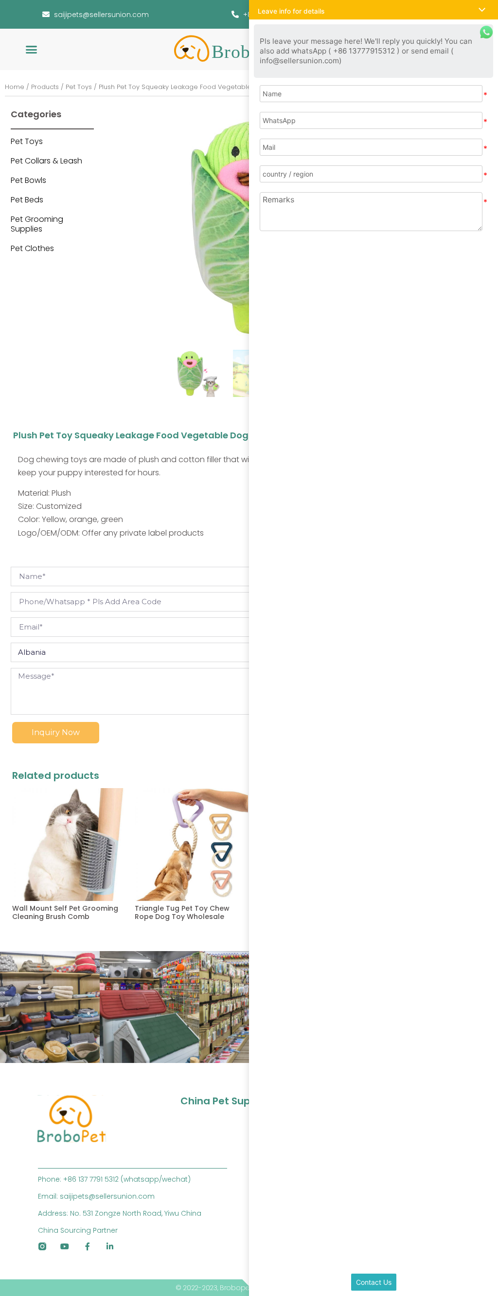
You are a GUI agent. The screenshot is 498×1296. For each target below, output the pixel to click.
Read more (28, 938)
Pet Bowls (28, 180)
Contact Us (373, 1282)
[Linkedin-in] (110, 1246)
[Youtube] (64, 1246)
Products (45, 86)
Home (14, 86)
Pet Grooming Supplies (37, 224)
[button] (31, 49)
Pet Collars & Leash (46, 160)
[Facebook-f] (87, 1246)
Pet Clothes (32, 248)
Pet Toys (79, 86)
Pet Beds (27, 199)
